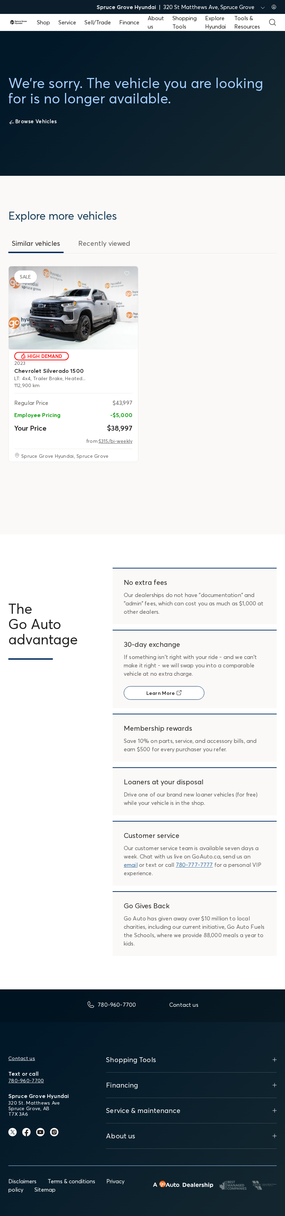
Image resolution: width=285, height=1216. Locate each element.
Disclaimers (22, 1181)
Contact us (21, 1058)
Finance (129, 22)
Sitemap (45, 1189)
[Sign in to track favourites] (128, 274)
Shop (43, 22)
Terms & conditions (71, 1181)
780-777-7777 (194, 864)
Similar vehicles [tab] (36, 243)
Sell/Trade (97, 22)
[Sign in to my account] (274, 7)
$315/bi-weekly (115, 441)
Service (67, 22)
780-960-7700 (26, 1080)
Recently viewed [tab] (104, 243)
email (131, 864)
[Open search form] (272, 22)
